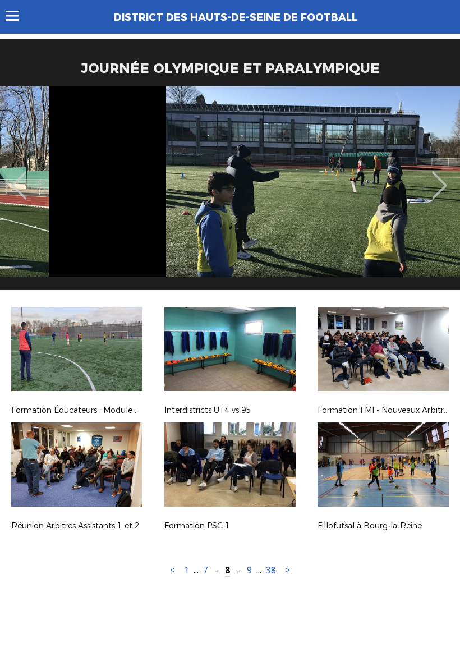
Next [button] (439, 177)
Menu (18, 15)
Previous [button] (19, 177)
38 (271, 570)
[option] (230, 192)
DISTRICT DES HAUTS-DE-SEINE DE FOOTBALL (235, 17)
